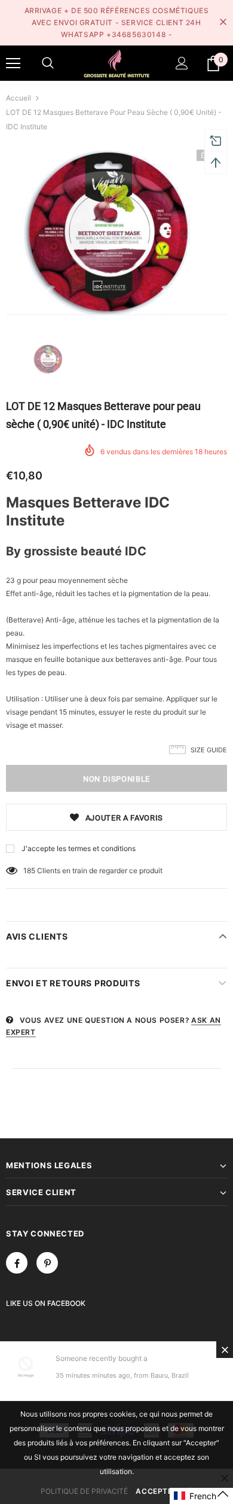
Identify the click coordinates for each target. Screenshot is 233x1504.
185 (29, 870)
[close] (223, 23)
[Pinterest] (47, 1263)
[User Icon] (182, 63)
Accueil (18, 97)
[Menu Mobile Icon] (13, 63)
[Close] (224, 1349)
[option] (116, 233)
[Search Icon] (48, 63)
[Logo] (116, 62)
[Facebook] (16, 1263)
